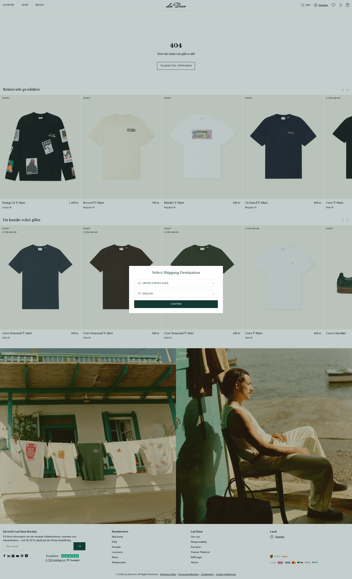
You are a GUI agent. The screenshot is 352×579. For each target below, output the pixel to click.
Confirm (176, 304)
